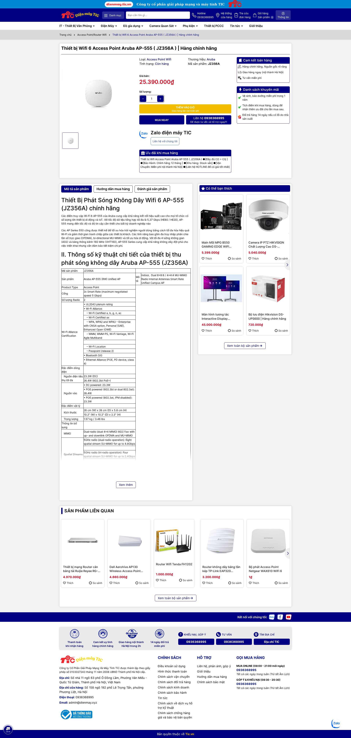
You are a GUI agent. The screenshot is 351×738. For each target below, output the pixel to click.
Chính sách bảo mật (211, 682)
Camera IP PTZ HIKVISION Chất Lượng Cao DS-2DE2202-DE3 (266, 245)
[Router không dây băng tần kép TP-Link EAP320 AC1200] (221, 540)
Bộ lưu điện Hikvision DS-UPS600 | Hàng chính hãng (267, 316)
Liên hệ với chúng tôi (165, 141)
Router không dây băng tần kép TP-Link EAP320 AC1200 (221, 569)
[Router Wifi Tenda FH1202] (174, 539)
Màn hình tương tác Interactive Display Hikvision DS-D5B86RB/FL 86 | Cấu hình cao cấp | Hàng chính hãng (220, 317)
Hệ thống (226, 15)
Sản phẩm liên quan (89, 510)
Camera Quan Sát (161, 26)
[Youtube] (289, 616)
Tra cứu (245, 15)
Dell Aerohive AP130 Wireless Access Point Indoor (125, 569)
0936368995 (196, 642)
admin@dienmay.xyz (83, 702)
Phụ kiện (189, 26)
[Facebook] (280, 616)
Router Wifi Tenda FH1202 (174, 564)
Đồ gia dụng (132, 26)
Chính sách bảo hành (172, 692)
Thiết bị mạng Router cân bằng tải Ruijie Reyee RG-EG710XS (80, 569)
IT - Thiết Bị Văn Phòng (76, 26)
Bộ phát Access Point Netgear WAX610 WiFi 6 (265, 569)
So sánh (236, 258)
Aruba (211, 59)
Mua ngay (162, 120)
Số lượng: (145, 91)
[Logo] (80, 15)
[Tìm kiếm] (184, 15)
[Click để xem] (97, 93)
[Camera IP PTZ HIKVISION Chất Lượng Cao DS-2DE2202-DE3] (268, 216)
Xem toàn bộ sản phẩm (243, 345)
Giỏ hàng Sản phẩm (265, 15)
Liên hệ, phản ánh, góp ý (214, 666)
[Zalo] (272, 616)
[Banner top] (175, 3)
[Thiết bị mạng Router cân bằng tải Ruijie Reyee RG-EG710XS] (82, 540)
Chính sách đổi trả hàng (174, 682)
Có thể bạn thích (219, 188)
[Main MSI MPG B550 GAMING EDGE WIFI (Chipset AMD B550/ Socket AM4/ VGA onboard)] (221, 216)
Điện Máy (108, 26)
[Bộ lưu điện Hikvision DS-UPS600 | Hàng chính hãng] (268, 288)
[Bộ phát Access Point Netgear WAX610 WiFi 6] (268, 540)
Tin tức (235, 26)
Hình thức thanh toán (172, 671)
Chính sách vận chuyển (174, 677)
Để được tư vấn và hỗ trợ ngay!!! (208, 119)
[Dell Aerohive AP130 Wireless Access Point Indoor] (129, 540)
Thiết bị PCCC (214, 26)
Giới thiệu (256, 26)
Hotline (205, 15)
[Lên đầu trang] (8, 719)
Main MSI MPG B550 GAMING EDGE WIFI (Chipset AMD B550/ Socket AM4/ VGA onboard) (221, 245)
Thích (208, 258)
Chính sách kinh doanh (173, 687)
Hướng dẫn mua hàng (212, 677)
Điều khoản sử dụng (171, 666)
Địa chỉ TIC (271, 642)
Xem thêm (126, 485)
